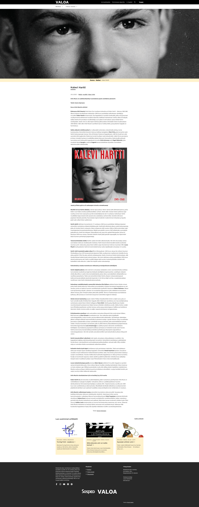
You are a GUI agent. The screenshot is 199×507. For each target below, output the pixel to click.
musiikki (85, 94)
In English (129, 2)
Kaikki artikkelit (138, 419)
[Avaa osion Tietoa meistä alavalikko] (76, 6)
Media (80, 94)
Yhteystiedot (90, 474)
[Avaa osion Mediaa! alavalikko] (62, 6)
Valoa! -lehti (91, 94)
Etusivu (92, 80)
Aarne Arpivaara (101, 411)
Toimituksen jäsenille (118, 2)
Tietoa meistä (70, 6)
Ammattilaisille (105, 2)
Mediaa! (58, 6)
